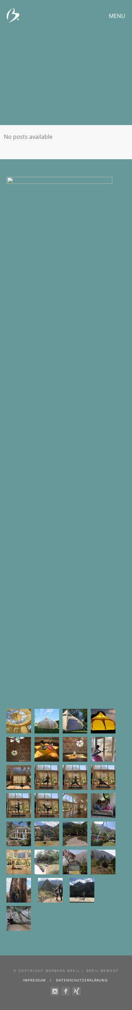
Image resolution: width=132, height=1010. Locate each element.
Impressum (34, 980)
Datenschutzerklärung (82, 980)
